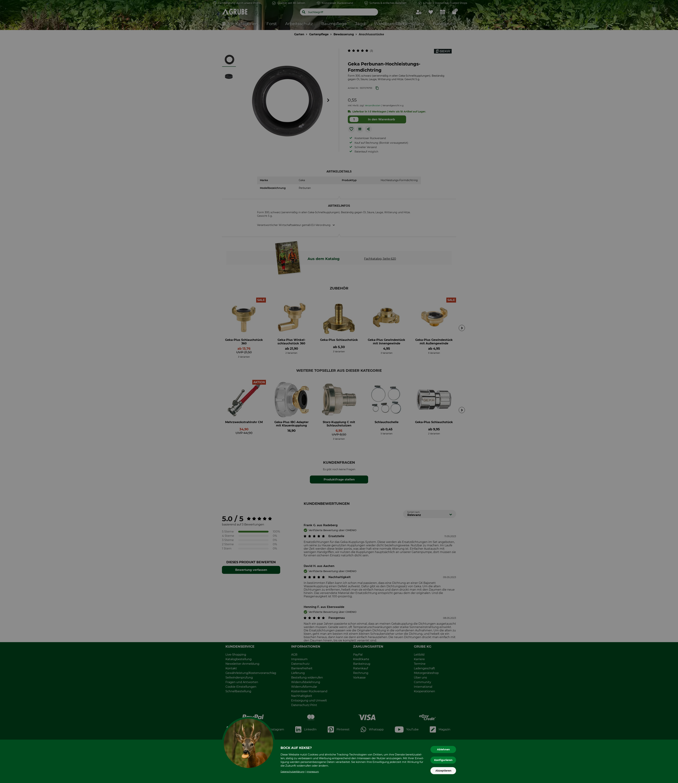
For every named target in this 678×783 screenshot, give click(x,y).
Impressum (313, 771)
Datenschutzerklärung (292, 771)
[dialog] (339, 391)
